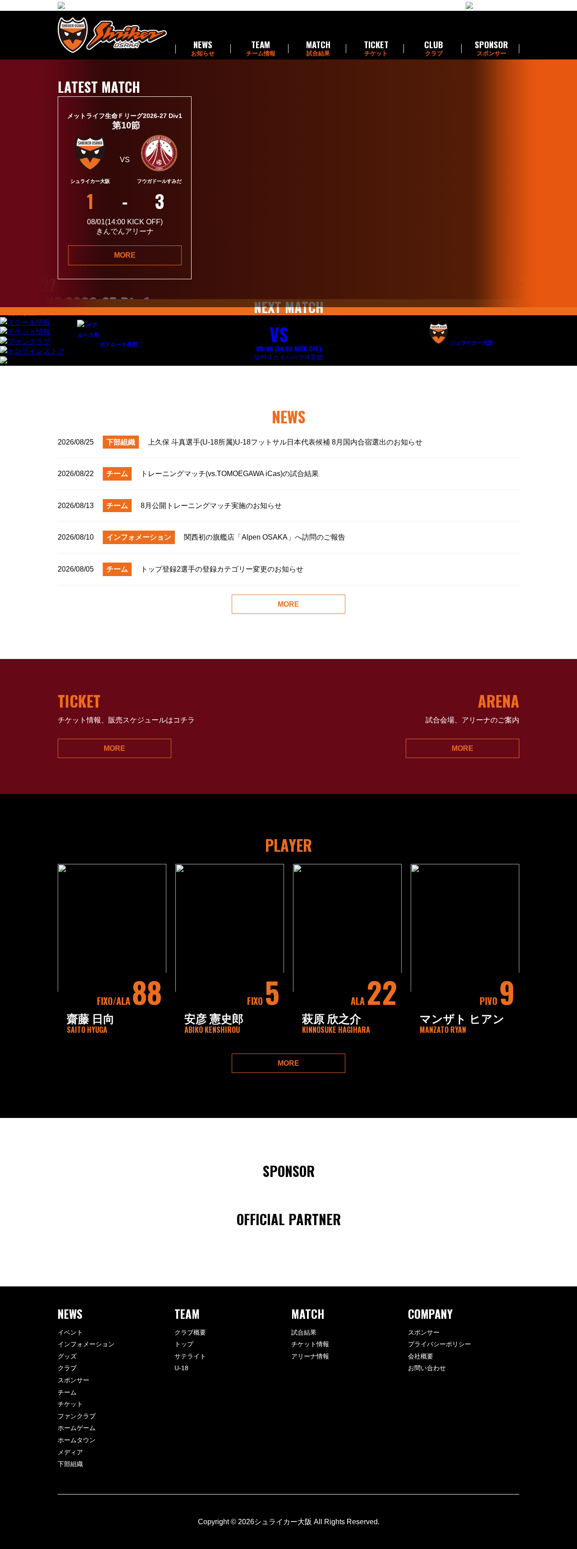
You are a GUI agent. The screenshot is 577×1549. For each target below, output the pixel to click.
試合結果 (303, 1332)
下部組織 (70, 1463)
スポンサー (73, 1380)
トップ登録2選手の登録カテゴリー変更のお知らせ (180, 569)
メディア (70, 1452)
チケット (70, 1404)
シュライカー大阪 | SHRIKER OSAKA (112, 35)
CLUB (433, 48)
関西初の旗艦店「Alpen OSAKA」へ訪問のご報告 (201, 537)
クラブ (67, 1368)
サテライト (190, 1356)
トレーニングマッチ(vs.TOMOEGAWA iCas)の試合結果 (188, 473)
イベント (70, 1332)
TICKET (376, 48)
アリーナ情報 (310, 1356)
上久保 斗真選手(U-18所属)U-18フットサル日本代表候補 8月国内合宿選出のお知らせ (240, 442)
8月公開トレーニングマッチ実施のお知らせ (170, 505)
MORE (125, 255)
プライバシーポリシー (439, 1344)
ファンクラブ (77, 1416)
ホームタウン (77, 1440)
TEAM (260, 48)
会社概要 (420, 1356)
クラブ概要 (190, 1332)
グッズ (67, 1356)
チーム (67, 1392)
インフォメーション (86, 1344)
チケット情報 (310, 1344)
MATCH (318, 48)
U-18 (181, 1368)
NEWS (203, 48)
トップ (183, 1344)
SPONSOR (491, 48)
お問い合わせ (427, 1368)
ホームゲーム (77, 1427)
